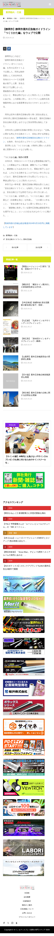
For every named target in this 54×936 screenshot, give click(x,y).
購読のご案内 (27, 905)
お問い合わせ (27, 913)
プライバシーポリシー (27, 917)
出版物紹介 (27, 901)
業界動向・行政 (13, 12)
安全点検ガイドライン (14, 239)
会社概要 (27, 897)
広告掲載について (27, 909)
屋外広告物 (27, 239)
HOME (27, 893)
